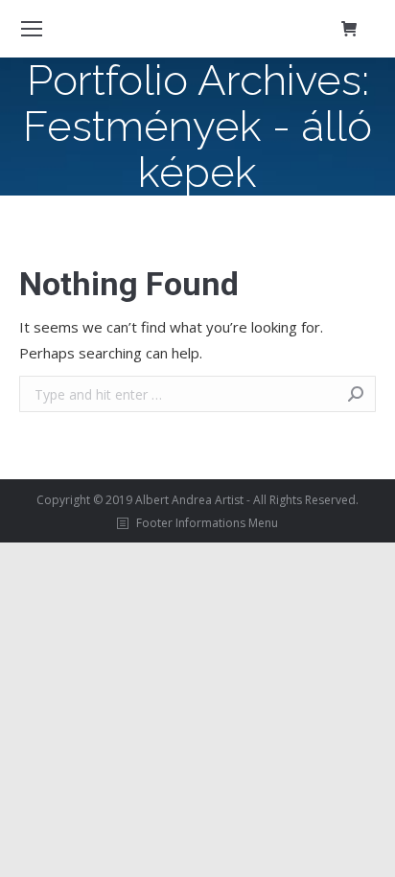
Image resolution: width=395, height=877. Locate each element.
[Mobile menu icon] (31, 28)
